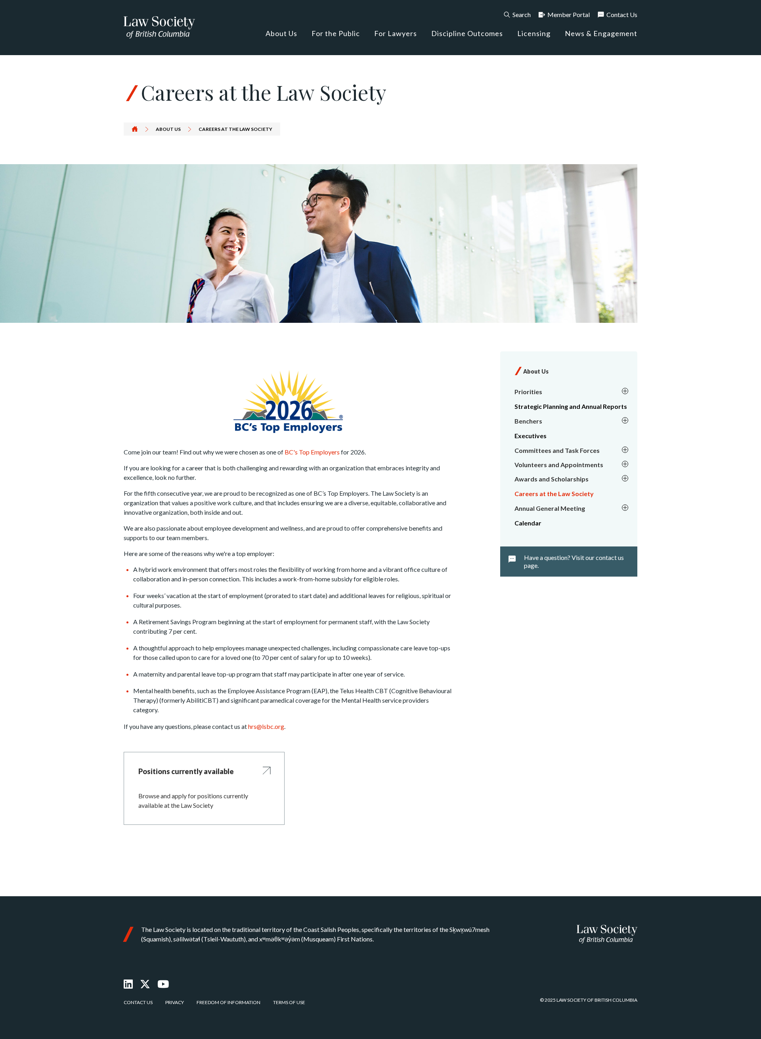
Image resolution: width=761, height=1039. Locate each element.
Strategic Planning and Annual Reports (570, 406)
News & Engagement (601, 33)
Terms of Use (289, 1002)
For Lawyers (395, 33)
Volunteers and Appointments (558, 464)
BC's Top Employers (312, 452)
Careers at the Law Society (554, 493)
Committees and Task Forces (557, 450)
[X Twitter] (145, 984)
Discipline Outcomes (467, 33)
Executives (530, 435)
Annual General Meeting (549, 508)
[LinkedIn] (128, 984)
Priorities (528, 391)
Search (521, 14)
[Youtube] (163, 984)
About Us (281, 33)
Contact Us (621, 14)
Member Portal (568, 14)
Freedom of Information (228, 1002)
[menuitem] (570, 392)
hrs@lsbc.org (266, 726)
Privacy (174, 1002)
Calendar (527, 523)
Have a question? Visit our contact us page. (574, 561)
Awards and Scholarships (551, 479)
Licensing (534, 33)
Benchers (528, 421)
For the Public (336, 33)
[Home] (607, 934)
